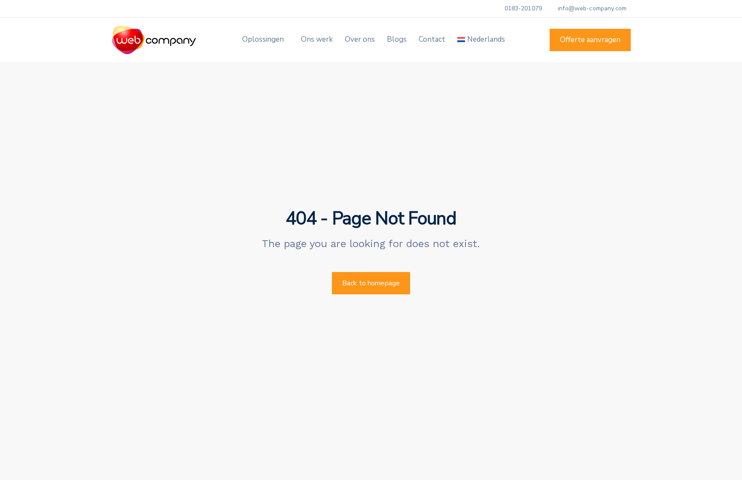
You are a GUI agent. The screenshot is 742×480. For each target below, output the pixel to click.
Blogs (397, 39)
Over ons (360, 39)
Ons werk (317, 39)
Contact (432, 39)
